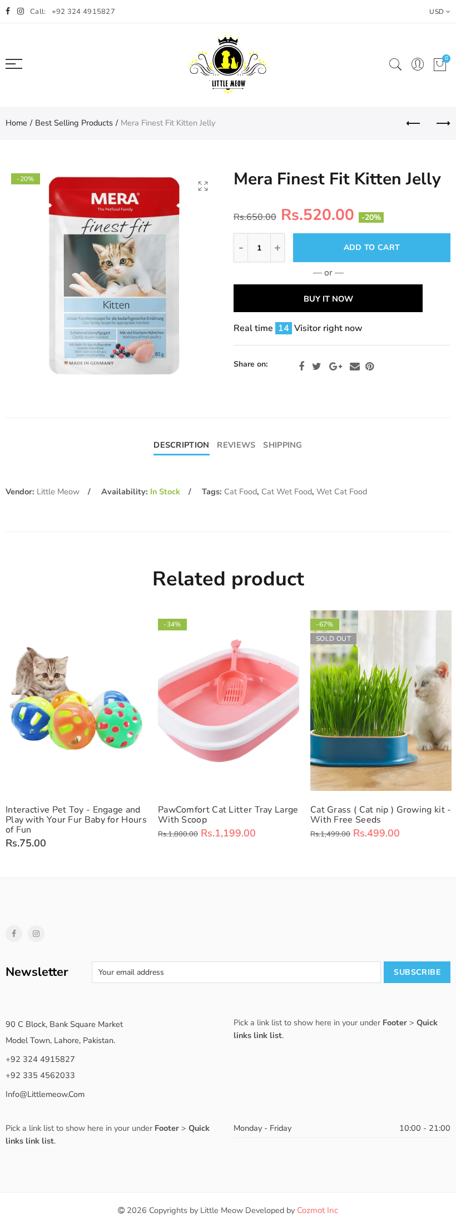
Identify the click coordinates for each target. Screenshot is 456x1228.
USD (436, 11)
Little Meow (58, 491)
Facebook (301, 367)
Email (355, 367)
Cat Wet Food (286, 491)
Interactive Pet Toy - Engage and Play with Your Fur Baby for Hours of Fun (76, 820)
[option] (114, 276)
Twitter (316, 367)
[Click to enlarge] (203, 185)
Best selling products (74, 122)
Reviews (236, 444)
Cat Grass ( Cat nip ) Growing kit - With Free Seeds (381, 815)
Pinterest (369, 367)
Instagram (36, 933)
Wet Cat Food (341, 491)
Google (335, 367)
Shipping (282, 444)
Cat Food (240, 491)
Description (181, 444)
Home (16, 122)
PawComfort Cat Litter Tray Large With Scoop (228, 815)
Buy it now (328, 298)
